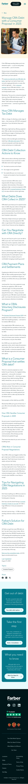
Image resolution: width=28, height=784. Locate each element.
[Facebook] (8, 705)
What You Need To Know (14, 742)
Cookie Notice (20, 770)
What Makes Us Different (14, 746)
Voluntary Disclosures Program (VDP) (13, 315)
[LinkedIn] (19, 705)
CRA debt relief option (14, 141)
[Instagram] (14, 705)
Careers (4, 768)
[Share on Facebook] (3, 578)
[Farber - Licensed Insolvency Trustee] (5, 4)
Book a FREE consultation (16, 4)
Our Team (14, 750)
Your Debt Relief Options (14, 738)
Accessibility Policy (19, 757)
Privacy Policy (19, 766)
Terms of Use (19, 762)
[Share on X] (10, 578)
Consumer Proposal (8, 569)
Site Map (4, 772)
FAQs (3, 760)
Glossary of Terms (6, 764)
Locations (4, 756)
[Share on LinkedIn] (6, 578)
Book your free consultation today (10, 553)
